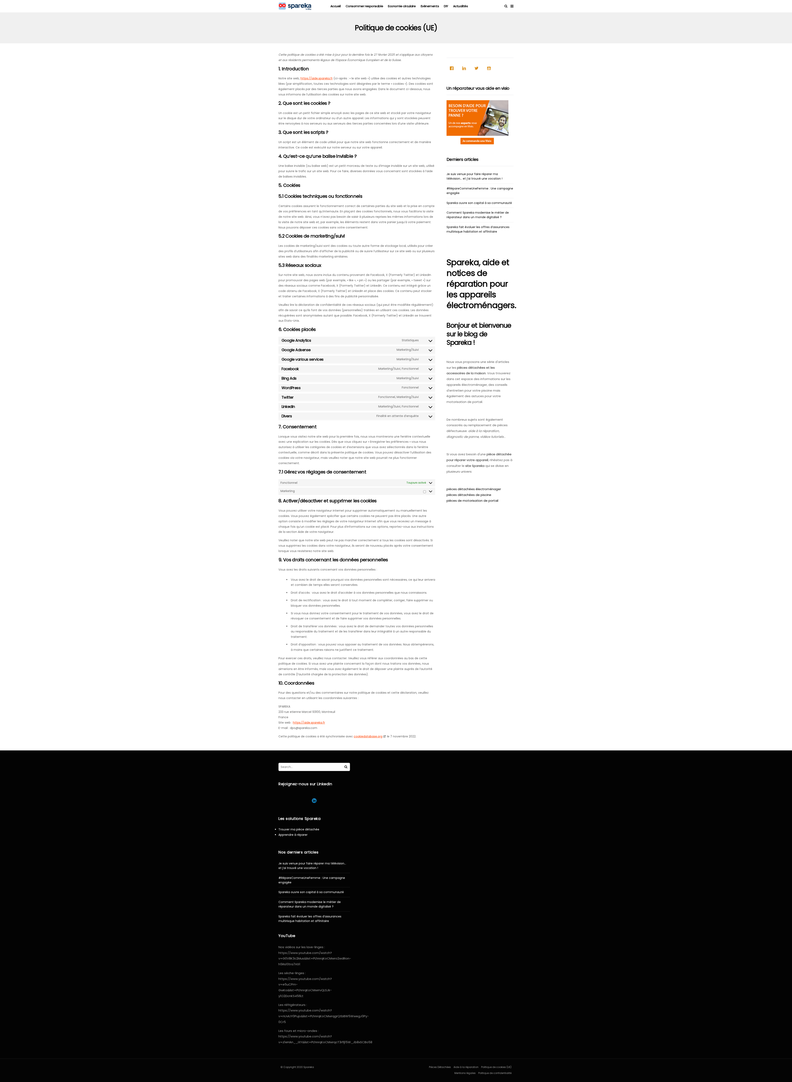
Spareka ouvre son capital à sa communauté (479, 203)
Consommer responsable (364, 6)
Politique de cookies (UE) (496, 1067)
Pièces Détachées (440, 1067)
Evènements (430, 6)
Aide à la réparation (466, 1067)
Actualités (460, 6)
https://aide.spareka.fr (317, 78)
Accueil (335, 6)
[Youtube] (490, 68)
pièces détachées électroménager (474, 489)
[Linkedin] (465, 68)
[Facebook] (453, 68)
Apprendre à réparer (293, 835)
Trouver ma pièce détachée (298, 829)
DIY (446, 6)
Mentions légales (465, 1073)
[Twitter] (477, 68)
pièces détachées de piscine (469, 495)
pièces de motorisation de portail (472, 500)
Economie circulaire (402, 6)
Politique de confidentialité (495, 1073)
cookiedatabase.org (368, 736)
